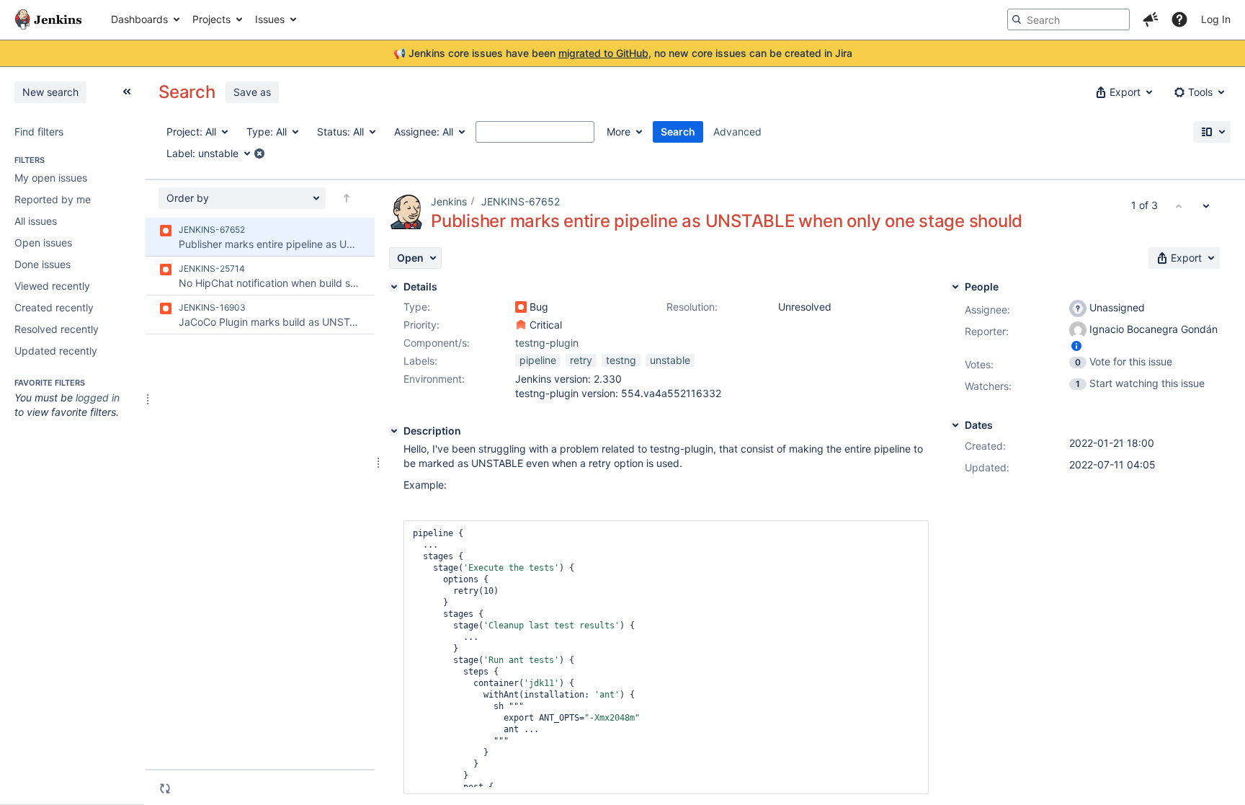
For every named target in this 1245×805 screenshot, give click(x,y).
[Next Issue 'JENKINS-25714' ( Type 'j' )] (1206, 205)
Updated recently (55, 350)
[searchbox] (1068, 19)
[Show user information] (1076, 345)
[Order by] (346, 198)
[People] (955, 287)
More (618, 131)
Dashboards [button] (139, 19)
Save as (252, 92)
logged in (98, 397)
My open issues (50, 178)
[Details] (394, 287)
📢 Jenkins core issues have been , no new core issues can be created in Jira (622, 53)
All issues (35, 221)
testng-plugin (547, 343)
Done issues (42, 264)
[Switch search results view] (1212, 132)
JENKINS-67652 (520, 201)
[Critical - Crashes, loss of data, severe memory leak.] (521, 325)
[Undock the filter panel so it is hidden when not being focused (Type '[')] (127, 91)
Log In (1216, 19)
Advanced (737, 131)
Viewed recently (52, 286)
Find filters (38, 131)
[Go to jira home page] (48, 19)
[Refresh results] (165, 788)
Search (678, 131)
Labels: (420, 361)
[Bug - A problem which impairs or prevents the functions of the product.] (521, 307)
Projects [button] (211, 19)
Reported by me (52, 199)
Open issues (43, 242)
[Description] (394, 431)
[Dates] (955, 425)
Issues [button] (270, 19)
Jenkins (449, 201)
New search (50, 92)
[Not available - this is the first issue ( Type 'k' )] (1178, 205)
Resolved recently (56, 329)
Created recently (54, 307)
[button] (1150, 19)
